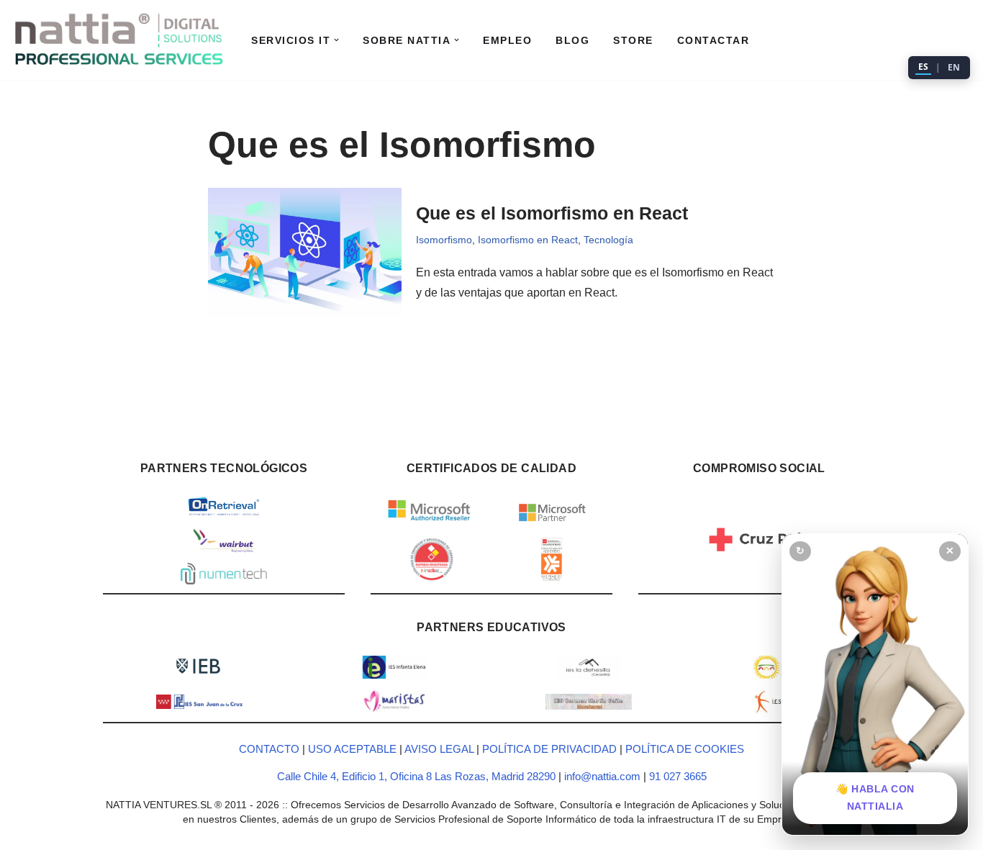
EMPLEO (507, 40)
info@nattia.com (602, 776)
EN (954, 67)
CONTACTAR (713, 40)
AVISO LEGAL (439, 749)
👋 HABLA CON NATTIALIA (875, 797)
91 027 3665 (678, 776)
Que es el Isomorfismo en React (552, 213)
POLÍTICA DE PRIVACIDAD (549, 749)
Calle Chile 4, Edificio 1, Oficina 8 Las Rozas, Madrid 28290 (417, 776)
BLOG (572, 40)
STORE (633, 40)
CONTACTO (269, 749)
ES (923, 66)
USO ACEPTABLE (352, 749)
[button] (336, 39)
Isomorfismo (444, 239)
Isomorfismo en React (528, 239)
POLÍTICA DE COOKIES (684, 749)
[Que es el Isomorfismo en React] (305, 252)
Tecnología (608, 239)
